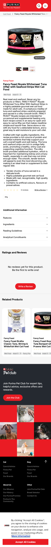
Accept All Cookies (25, 542)
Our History (8, 492)
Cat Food (7, 14)
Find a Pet (7, 470)
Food (5, 473)
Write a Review (40, 190)
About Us (7, 485)
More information (21, 536)
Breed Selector (33, 492)
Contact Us (32, 496)
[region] (25, 529)
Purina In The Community (9, 500)
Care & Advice (9, 466)
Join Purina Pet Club (36, 489)
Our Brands (8, 476)
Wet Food (7, 95)
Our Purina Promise (11, 496)
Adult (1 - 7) (17, 95)
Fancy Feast (8, 81)
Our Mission (8, 489)
